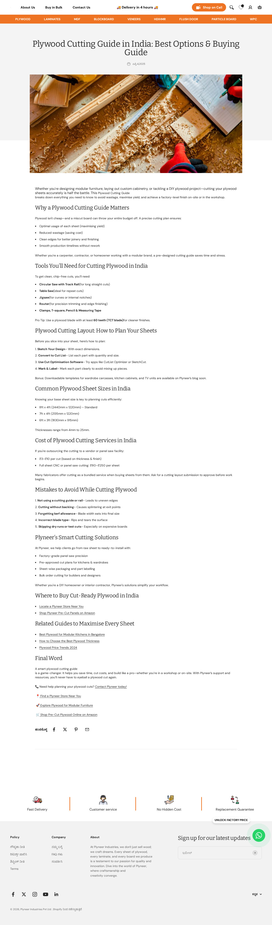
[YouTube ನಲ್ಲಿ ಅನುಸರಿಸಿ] (45, 894)
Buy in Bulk (53, 7)
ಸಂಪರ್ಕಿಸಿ (57, 861)
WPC (253, 19)
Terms (14, 869)
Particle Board (224, 19)
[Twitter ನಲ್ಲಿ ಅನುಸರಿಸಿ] (24, 894)
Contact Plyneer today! (111, 686)
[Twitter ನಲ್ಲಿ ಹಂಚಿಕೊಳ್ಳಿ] (65, 729)
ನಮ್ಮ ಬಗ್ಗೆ (57, 847)
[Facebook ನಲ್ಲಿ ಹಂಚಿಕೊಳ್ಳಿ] (54, 729)
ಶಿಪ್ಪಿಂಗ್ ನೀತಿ (17, 861)
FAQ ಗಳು (57, 854)
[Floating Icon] (258, 835)
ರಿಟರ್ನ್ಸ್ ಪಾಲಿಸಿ (18, 854)
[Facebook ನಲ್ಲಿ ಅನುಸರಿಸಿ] (13, 894)
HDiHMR (160, 19)
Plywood (22, 19)
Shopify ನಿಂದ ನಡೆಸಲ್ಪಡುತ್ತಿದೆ (67, 909)
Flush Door (188, 19)
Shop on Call (212, 7)
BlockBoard (104, 19)
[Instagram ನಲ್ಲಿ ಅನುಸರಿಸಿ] (35, 894)
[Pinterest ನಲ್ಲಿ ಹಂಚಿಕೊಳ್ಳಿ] (76, 729)
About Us (28, 7)
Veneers (134, 19)
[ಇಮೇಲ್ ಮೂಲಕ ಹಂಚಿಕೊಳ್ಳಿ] (87, 729)
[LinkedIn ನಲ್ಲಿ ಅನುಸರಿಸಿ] (56, 894)
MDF (77, 19)
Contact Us (81, 7)
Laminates (52, 19)
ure (90, 705)
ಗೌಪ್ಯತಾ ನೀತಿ (17, 847)
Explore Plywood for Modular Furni (63, 705)
